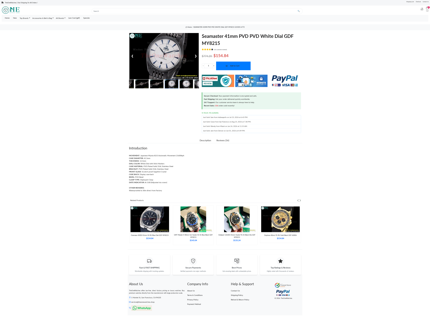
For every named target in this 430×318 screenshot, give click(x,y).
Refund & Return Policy (240, 300)
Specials (86, 18)
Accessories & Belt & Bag (42, 18)
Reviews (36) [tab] (222, 140)
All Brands (60, 18)
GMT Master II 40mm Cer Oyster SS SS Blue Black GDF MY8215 (193, 236)
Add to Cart (234, 66)
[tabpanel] (150, 225)
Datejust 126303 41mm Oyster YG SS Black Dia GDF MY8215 (236, 236)
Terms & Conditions (195, 295)
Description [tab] (205, 140)
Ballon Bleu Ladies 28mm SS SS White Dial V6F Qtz (30, 310)
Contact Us (426, 1)
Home (7, 18)
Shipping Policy (237, 295)
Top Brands (24, 18)
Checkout (418, 1)
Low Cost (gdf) (74, 18)
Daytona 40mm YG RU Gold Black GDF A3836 (280, 235)
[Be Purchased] (10, 309)
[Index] (422, 9)
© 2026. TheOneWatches (283, 298)
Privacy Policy (192, 300)
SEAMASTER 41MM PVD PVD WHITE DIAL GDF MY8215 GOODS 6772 (219, 27)
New (15, 18)
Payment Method (194, 304)
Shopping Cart (410, 1)
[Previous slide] (298, 200)
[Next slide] (300, 200)
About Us (191, 291)
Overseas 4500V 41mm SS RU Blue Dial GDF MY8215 (150, 235)
